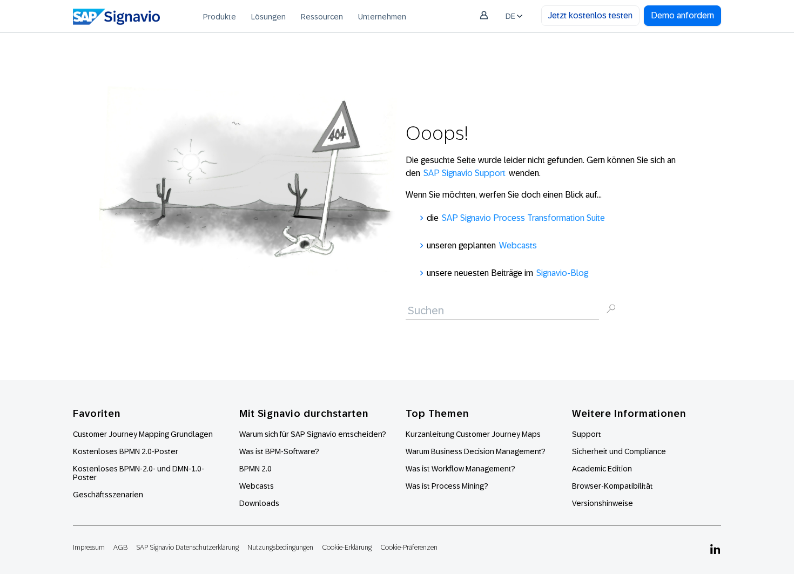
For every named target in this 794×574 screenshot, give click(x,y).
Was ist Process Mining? (447, 486)
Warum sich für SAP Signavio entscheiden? (312, 434)
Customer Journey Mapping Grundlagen (143, 434)
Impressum (89, 547)
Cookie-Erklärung (347, 547)
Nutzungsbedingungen (280, 547)
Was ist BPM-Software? (279, 451)
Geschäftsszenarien (108, 494)
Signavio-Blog (562, 273)
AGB (120, 547)
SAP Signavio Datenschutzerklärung (187, 547)
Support (586, 434)
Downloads (259, 503)
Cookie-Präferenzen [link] (409, 547)
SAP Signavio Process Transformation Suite (523, 217)
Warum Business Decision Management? (476, 451)
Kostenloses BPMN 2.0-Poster (125, 451)
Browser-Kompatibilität (612, 486)
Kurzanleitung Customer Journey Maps (473, 434)
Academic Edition (602, 468)
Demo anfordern (682, 15)
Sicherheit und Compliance (619, 451)
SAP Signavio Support (464, 173)
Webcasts (518, 245)
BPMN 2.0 (255, 468)
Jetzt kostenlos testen (590, 15)
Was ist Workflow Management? (460, 468)
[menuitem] (219, 16)
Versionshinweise (602, 503)
